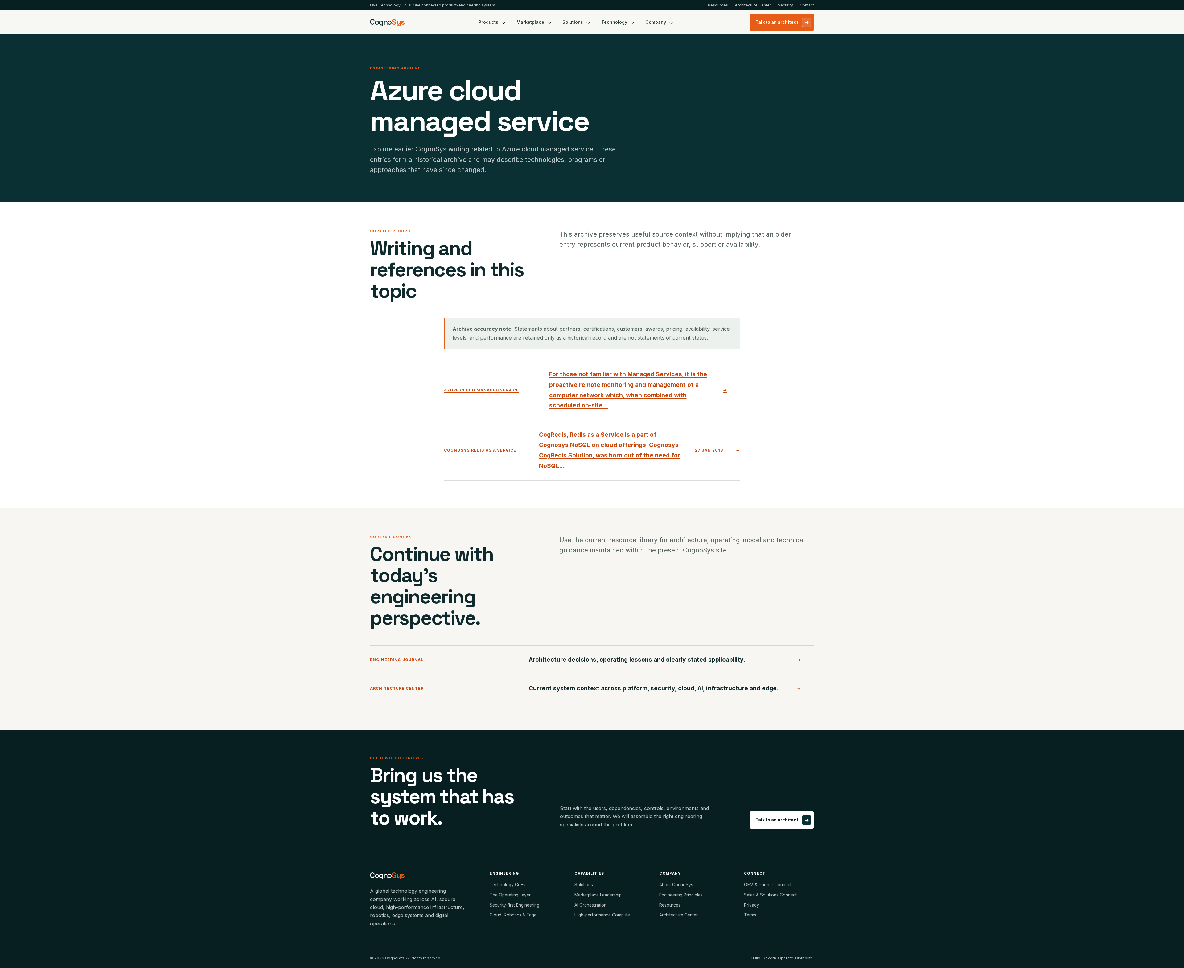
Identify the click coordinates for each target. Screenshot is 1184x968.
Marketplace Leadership (598, 894)
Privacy (751, 905)
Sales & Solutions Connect (770, 894)
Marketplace (530, 22)
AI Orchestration (590, 905)
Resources (718, 5)
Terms (750, 914)
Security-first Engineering (514, 905)
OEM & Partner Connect (767, 884)
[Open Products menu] (503, 22)
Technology (614, 22)
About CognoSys (676, 884)
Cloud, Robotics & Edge (513, 914)
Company (655, 22)
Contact (807, 5)
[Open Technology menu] (632, 22)
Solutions (572, 22)
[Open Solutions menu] (588, 22)
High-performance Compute (602, 914)
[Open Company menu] (671, 22)
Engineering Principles (681, 894)
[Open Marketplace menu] (549, 22)
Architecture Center (753, 5)
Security (785, 5)
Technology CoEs (507, 884)
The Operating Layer (510, 894)
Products (488, 22)
